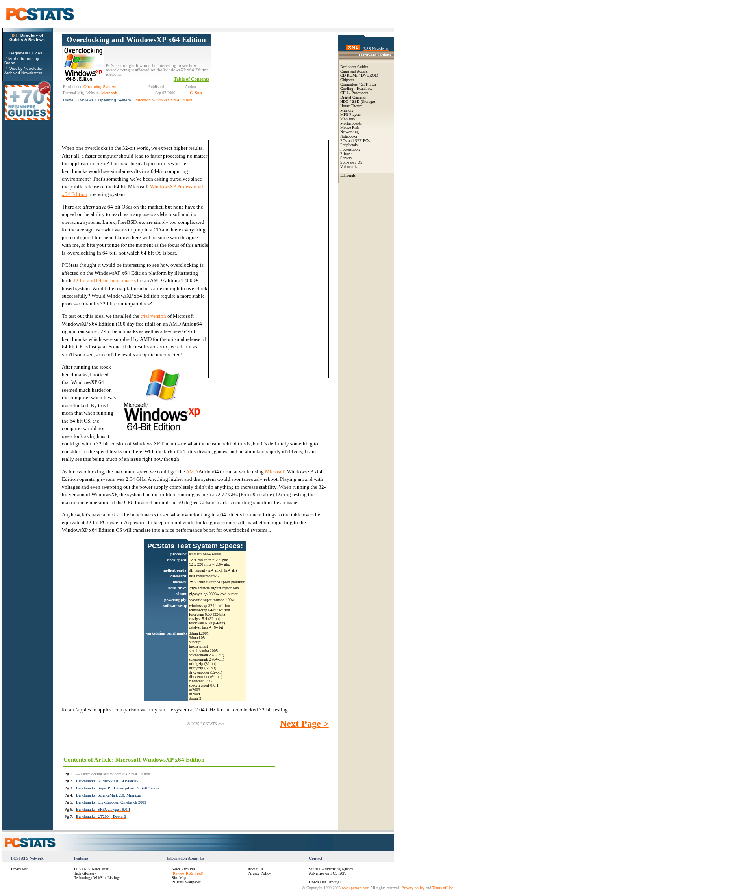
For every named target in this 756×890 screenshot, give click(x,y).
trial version (153, 316)
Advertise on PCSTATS (328, 873)
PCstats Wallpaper (186, 882)
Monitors (347, 119)
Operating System (114, 100)
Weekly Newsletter (26, 68)
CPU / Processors (354, 93)
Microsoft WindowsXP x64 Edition (163, 100)
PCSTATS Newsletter (91, 869)
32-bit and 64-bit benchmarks (104, 280)
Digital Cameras (353, 97)
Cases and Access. (354, 71)
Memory (347, 110)
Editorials (348, 175)
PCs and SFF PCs (355, 140)
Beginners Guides (25, 53)
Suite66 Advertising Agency (331, 869)
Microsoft (275, 472)
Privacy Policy (259, 873)
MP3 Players (350, 114)
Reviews (85, 100)
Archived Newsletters (23, 73)
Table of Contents (191, 79)
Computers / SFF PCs (358, 84)
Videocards (348, 166)
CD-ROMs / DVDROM (359, 75)
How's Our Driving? (325, 882)
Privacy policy (413, 888)
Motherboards (351, 123)
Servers (346, 158)
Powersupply (350, 149)
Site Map (179, 877)
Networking (349, 132)
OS (360, 162)
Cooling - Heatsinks (356, 88)
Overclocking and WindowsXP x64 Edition (136, 39)
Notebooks (348, 136)
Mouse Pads (349, 127)
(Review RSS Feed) (187, 873)
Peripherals (349, 145)
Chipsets (347, 80)
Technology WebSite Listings (97, 877)
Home (68, 100)
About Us (255, 869)
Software (347, 162)
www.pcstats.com (355, 888)
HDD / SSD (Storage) (357, 101)
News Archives (183, 869)
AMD (192, 472)
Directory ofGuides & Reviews (27, 37)
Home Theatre (351, 106)
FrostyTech (19, 869)
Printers (346, 153)
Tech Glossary (85, 873)
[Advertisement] (270, 83)
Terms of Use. (443, 888)
